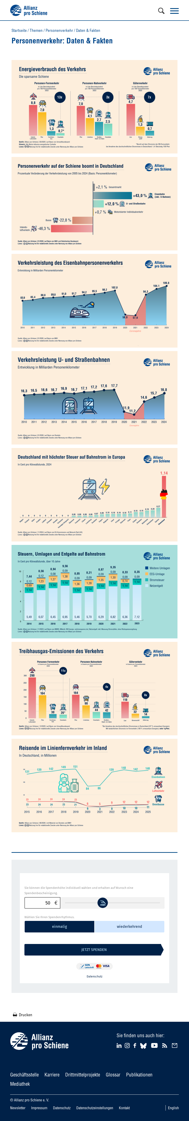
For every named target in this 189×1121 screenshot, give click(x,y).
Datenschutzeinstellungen (94, 1108)
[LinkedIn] (120, 1045)
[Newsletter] (175, 1045)
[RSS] (165, 1045)
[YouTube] (155, 1045)
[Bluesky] (143, 1049)
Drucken (25, 1014)
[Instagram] (127, 1046)
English (173, 1108)
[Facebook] (135, 1045)
